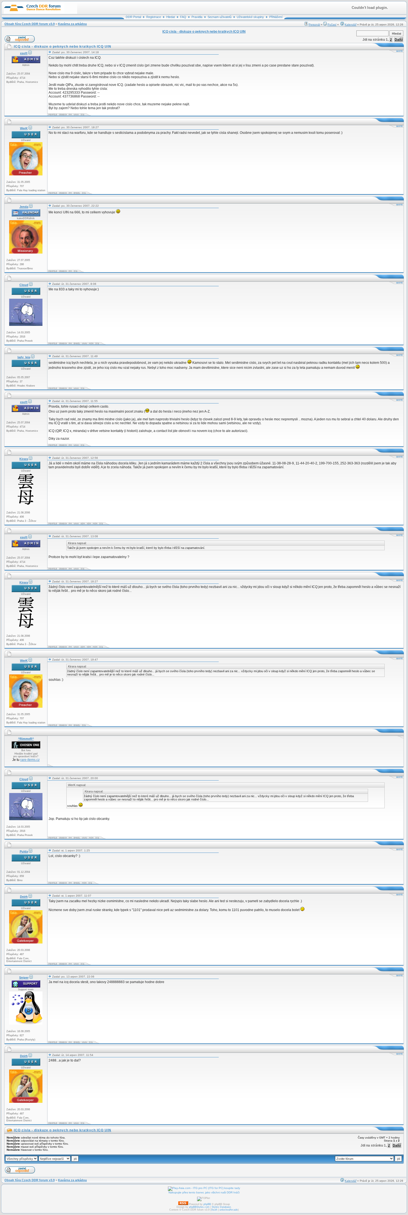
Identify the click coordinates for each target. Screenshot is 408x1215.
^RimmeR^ (26, 738)
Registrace (153, 17)
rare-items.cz (30, 760)
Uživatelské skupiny (250, 17)
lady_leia (23, 357)
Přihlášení (276, 17)
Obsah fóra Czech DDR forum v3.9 (29, 23)
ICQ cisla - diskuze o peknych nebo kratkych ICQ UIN (62, 1130)
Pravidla (197, 17)
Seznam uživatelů (219, 17)
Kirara (23, 459)
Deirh (24, 896)
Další (399, 40)
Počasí (332, 24)
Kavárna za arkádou (72, 23)
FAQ (183, 17)
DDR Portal (133, 17)
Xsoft (214, 1209)
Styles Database (221, 1207)
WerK (24, 128)
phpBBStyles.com (199, 1207)
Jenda (23, 206)
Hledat (170, 17)
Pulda (24, 851)
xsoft (23, 53)
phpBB (207, 1204)
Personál (314, 24)
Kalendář (350, 24)
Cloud (23, 285)
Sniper (24, 977)
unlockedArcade (229, 1209)
